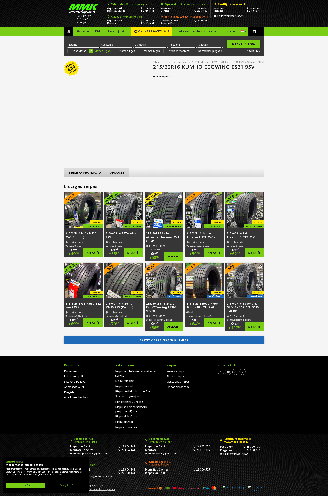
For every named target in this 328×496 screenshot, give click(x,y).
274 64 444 (148, 10)
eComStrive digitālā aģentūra (101, 489)
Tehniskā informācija (85, 172)
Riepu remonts (124, 386)
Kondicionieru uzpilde (129, 402)
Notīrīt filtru (253, 50)
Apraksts (117, 172)
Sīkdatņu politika (75, 381)
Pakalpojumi (116, 31)
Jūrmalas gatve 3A (186, 16)
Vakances (184, 31)
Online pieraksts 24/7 (153, 31)
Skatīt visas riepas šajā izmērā (164, 340)
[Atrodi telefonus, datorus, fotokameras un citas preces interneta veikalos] (255, 488)
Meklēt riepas (243, 44)
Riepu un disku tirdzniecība (132, 391)
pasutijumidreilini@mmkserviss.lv (92, 476)
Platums (72, 44)
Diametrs (140, 44)
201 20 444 (148, 23)
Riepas (80, 31)
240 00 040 (254, 10)
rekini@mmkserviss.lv (230, 15)
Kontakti (231, 31)
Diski (98, 31)
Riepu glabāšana (126, 416)
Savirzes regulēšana (128, 396)
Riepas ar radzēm (178, 387)
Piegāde (69, 392)
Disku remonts (124, 381)
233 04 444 (148, 20)
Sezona (175, 44)
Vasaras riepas (181, 62)
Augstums (107, 44)
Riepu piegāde (124, 422)
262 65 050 (201, 8)
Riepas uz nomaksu (127, 427)
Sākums (68, 31)
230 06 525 (201, 20)
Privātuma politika (75, 376)
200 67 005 (201, 10)
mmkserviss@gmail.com (162, 453)
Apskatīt (93, 252)
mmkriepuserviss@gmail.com (90, 453)
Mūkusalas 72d (131, 4)
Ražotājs (202, 44)
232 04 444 (148, 8)
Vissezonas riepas (178, 381)
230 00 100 (254, 8)
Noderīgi (197, 31)
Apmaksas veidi (74, 387)
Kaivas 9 (126, 16)
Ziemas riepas (175, 376)
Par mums (215, 31)
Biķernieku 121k (185, 4)
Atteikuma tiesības (76, 397)
